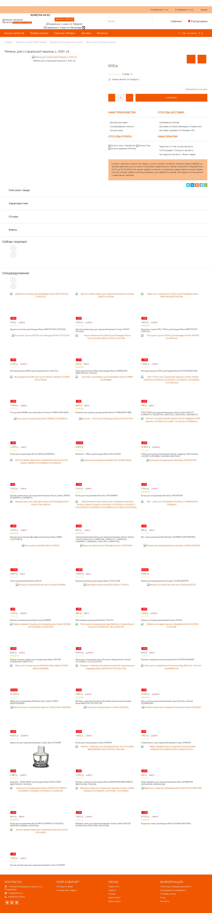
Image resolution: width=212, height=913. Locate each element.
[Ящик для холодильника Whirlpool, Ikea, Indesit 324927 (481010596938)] (40, 677)
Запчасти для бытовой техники (31, 42)
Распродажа (199, 21)
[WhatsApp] (205, 185)
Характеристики (18, 203)
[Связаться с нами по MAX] (17, 902)
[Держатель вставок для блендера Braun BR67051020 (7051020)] (40, 306)
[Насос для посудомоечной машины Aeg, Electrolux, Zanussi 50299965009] (171, 677)
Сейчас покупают (14, 241)
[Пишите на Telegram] (64, 23)
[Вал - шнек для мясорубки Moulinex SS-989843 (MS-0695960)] (171, 514)
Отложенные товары (66, 890)
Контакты (102, 33)
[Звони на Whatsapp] (62, 27)
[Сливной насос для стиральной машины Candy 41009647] (171, 719)
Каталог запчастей (14, 33)
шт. (159, 9)
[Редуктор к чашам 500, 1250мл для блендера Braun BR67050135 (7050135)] (171, 306)
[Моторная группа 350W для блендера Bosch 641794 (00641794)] (171, 347)
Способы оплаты (168, 894)
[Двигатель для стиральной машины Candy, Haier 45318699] (40, 719)
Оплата (71, 9)
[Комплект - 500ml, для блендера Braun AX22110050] (106, 430)
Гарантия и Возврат (64, 33)
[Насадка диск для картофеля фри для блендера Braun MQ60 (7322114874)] (40, 514)
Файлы (13, 229)
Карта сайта (114, 897)
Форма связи (114, 901)
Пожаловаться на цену (196, 89)
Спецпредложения (15, 273)
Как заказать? (46, 9)
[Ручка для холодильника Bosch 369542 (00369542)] (40, 430)
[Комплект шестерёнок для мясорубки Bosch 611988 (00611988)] (106, 389)
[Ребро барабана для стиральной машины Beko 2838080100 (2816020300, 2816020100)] (171, 758)
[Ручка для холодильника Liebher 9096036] (106, 719)
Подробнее (10, 889)
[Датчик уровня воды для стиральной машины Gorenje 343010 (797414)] (106, 306)
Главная (8, 42)
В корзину (171, 98)
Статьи (83, 9)
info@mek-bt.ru (15, 893)
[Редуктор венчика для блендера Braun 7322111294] (106, 557)
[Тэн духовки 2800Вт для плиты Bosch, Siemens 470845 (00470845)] (40, 389)
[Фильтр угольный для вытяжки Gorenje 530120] (171, 597)
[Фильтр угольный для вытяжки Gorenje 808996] (40, 597)
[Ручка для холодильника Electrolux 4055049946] (106, 472)
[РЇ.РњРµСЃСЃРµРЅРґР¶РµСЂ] (188, 185)
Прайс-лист (114, 886)
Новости (112, 890)
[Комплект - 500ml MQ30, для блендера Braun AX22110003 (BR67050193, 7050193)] (40, 758)
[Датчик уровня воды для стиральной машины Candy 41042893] (40, 842)
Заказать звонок (64, 19)
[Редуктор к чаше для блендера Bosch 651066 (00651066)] (171, 800)
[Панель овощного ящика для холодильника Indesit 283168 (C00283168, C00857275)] (40, 636)
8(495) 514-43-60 (40, 14)
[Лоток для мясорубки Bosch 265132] (40, 557)
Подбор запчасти (39, 33)
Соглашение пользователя (173, 890)
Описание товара (19, 190)
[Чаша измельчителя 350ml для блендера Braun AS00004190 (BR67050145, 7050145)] (106, 347)
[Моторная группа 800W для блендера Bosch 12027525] (40, 347)
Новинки (176, 21)
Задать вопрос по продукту (125, 79)
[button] (191, 59)
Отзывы (13, 216)
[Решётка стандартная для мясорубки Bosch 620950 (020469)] (171, 636)
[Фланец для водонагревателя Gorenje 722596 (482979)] (171, 557)
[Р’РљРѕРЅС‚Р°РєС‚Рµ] (192, 185)
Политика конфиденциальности (176, 886)
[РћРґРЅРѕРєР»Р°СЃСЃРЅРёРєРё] (197, 185)
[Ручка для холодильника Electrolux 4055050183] (171, 472)
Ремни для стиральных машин (101, 42)
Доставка (86, 33)
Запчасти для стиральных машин (66, 42)
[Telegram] (201, 185)
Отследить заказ (64, 886)
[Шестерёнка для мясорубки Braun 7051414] (106, 597)
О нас (60, 9)
